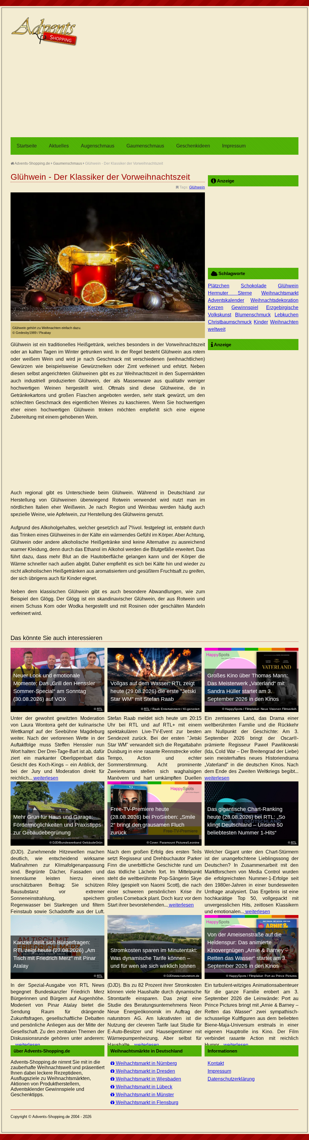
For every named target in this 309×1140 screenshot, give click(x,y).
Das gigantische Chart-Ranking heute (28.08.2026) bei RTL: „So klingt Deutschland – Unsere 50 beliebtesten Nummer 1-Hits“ (246, 821)
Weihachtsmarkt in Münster (144, 1094)
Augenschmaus (97, 145)
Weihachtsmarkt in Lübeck (143, 1086)
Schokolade (253, 285)
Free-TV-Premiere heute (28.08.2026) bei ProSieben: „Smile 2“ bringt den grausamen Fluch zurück (152, 821)
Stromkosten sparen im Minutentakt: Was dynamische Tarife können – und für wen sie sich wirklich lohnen (153, 958)
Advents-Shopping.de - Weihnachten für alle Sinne (45, 32)
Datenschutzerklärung (231, 1078)
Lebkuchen (286, 314)
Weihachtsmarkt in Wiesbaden (148, 1078)
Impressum (234, 145)
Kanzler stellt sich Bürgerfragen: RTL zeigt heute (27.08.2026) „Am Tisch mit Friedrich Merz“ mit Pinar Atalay (54, 954)
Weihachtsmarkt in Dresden (145, 1071)
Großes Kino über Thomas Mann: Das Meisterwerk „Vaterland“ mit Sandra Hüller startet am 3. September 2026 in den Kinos (247, 687)
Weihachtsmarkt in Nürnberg (146, 1063)
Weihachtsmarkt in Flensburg (146, 1102)
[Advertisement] (154, 92)
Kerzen (215, 307)
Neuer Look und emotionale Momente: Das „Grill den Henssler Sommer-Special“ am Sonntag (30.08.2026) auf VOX (54, 687)
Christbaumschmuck (230, 322)
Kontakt (216, 1063)
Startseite (27, 145)
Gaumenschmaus (145, 145)
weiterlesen (45, 778)
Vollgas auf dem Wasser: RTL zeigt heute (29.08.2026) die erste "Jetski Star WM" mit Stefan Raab (153, 691)
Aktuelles (59, 145)
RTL (100, 709)
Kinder (261, 322)
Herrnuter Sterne (230, 293)
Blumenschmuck (253, 314)
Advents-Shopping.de (32, 163)
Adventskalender (226, 300)
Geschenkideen (193, 145)
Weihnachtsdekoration (274, 300)
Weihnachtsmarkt (279, 293)
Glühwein (197, 187)
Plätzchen (218, 285)
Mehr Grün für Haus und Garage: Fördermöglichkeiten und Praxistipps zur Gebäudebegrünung (57, 825)
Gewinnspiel (244, 307)
